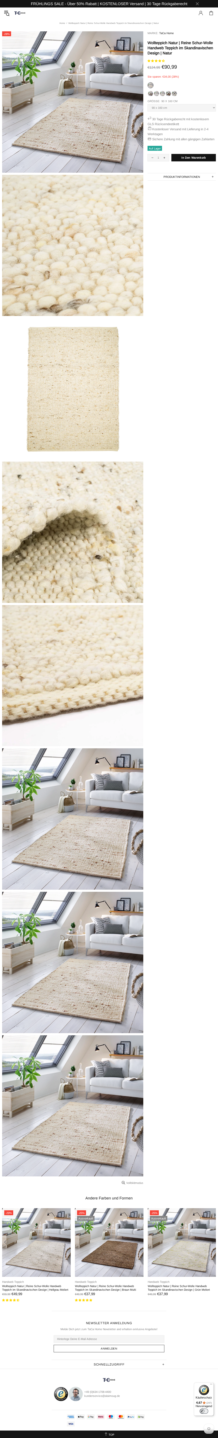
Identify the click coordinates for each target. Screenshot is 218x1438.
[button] (157, 60)
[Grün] (174, 95)
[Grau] (150, 95)
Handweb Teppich (13, 1281)
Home (62, 23)
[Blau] (156, 95)
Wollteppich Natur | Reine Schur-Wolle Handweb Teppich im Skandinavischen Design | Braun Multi (105, 1287)
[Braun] (168, 95)
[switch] (204, 1411)
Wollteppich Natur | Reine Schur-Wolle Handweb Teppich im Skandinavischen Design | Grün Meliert (179, 1287)
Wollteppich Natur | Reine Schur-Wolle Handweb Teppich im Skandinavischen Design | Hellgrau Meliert (35, 1287)
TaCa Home (20, 13)
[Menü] (211, 1385)
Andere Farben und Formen (109, 1198)
